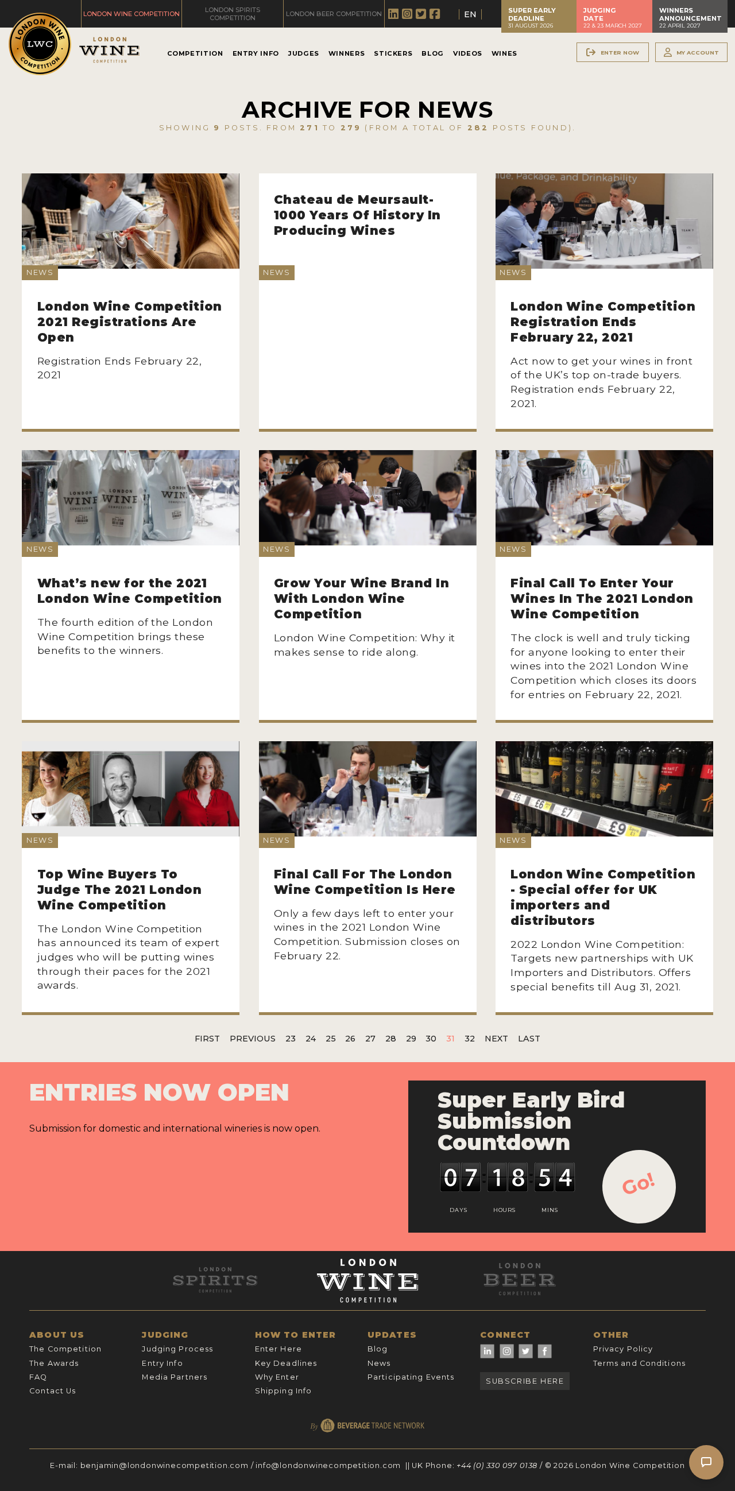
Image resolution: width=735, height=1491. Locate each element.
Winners (346, 53)
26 (350, 1038)
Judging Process (177, 1349)
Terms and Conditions (639, 1363)
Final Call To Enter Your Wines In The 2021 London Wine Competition (602, 598)
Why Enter (277, 1377)
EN (470, 14)
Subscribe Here (525, 1381)
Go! (638, 1183)
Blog (432, 53)
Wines (504, 53)
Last (529, 1038)
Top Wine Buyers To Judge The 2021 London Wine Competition (119, 889)
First (207, 1038)
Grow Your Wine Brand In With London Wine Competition (361, 598)
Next (496, 1038)
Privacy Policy (623, 1349)
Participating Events (411, 1377)
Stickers (393, 53)
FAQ (38, 1377)
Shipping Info (283, 1391)
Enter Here (278, 1349)
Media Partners (174, 1377)
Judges (303, 53)
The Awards (54, 1363)
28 (390, 1038)
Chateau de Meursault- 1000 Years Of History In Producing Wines (357, 215)
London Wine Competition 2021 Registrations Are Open (129, 321)
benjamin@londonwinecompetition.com (164, 1465)
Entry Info (256, 53)
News (379, 1363)
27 (370, 1038)
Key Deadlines (286, 1363)
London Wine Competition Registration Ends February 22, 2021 (602, 321)
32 (470, 1038)
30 (430, 1038)
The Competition (65, 1349)
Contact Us (52, 1391)
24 (310, 1038)
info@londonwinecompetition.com (328, 1465)
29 (411, 1038)
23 (290, 1038)
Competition (195, 53)
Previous (253, 1038)
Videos (467, 53)
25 (331, 1038)
